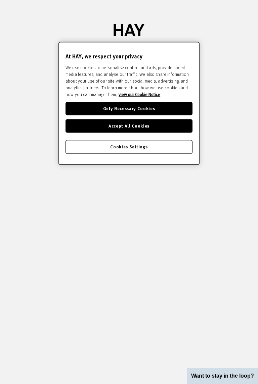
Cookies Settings (128, 147)
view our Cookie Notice (139, 94)
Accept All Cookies (129, 126)
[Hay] (129, 30)
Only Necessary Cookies (129, 108)
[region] (129, 103)
